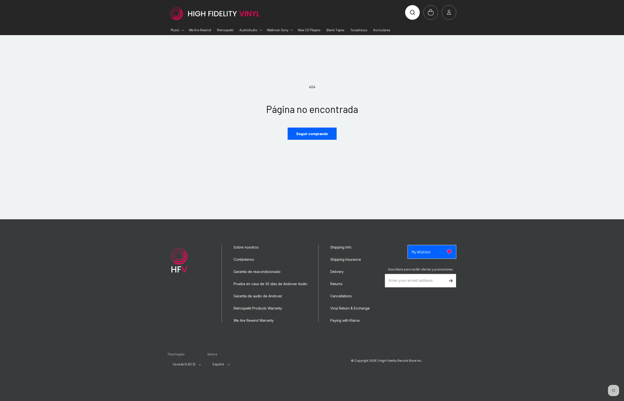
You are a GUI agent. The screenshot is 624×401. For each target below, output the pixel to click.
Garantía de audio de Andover (258, 296)
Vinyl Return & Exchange (350, 308)
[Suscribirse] (450, 281)
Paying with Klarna (345, 320)
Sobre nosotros (246, 247)
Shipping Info (340, 247)
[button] (412, 12)
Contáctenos (244, 259)
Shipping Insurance (345, 259)
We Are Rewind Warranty (254, 320)
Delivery (337, 271)
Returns (336, 284)
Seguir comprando (312, 133)
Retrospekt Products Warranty (258, 308)
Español (218, 364)
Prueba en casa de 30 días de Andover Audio (270, 284)
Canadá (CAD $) (184, 364)
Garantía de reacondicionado (257, 271)
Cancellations (341, 296)
